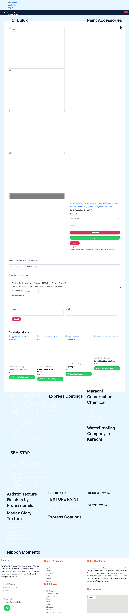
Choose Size (74, 214)
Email (68, 309)
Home (72, 203)
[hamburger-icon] (126, 12)
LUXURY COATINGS (14, 489)
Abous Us (11, 12)
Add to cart (95, 233)
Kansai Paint (79, 203)
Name (14, 309)
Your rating (17, 290)
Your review (18, 295)
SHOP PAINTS (12, 15)
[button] (7, 608)
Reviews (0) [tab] (33, 261)
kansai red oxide (90, 203)
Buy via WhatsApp (20, 377)
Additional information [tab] (17, 261)
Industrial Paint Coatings (79, 207)
